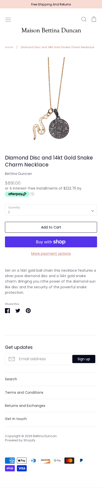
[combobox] (51, 210)
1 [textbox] (8, 212)
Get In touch (16, 418)
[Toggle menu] (8, 19)
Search (11, 379)
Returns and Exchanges (25, 405)
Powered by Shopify (20, 440)
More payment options (51, 253)
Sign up (83, 359)
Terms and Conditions (24, 392)
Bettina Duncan (18, 173)
